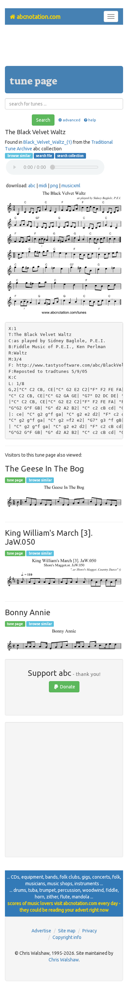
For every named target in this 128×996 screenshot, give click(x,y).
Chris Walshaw (64, 959)
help (92, 120)
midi (43, 185)
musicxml (70, 185)
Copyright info (67, 937)
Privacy (89, 930)
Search (43, 120)
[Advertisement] (64, 47)
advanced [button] (71, 120)
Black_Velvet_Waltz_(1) (47, 142)
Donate (67, 686)
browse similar (19, 156)
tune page (15, 480)
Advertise (41, 930)
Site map (66, 930)
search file (44, 156)
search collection (70, 156)
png (54, 185)
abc (31, 185)
